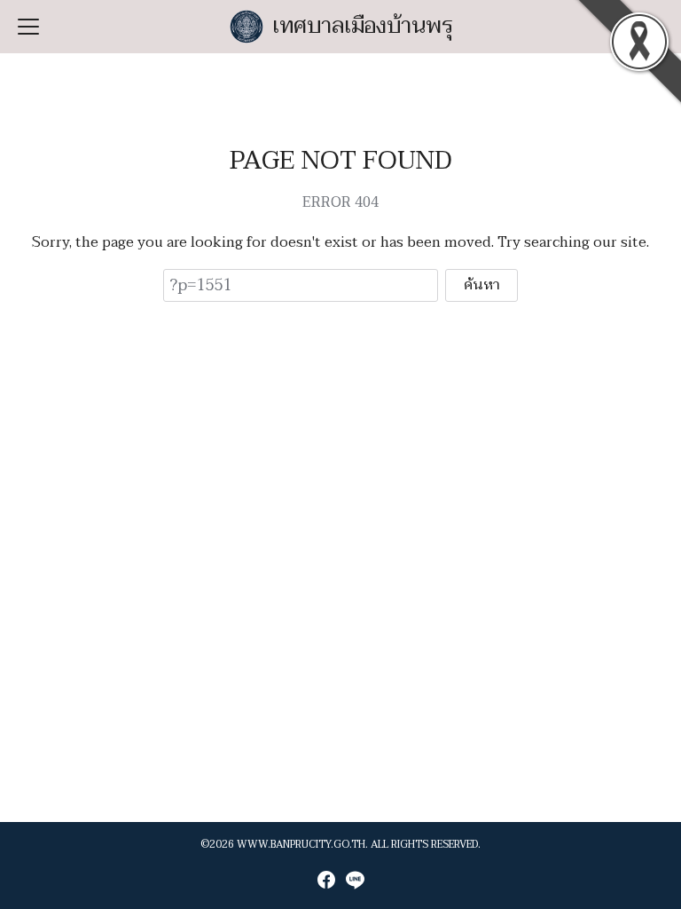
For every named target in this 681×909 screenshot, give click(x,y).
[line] (354, 879)
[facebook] (326, 879)
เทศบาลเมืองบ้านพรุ (363, 26)
